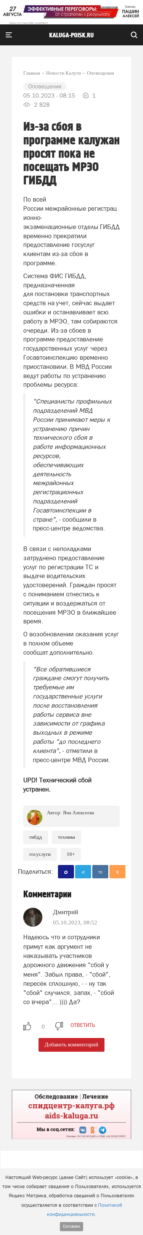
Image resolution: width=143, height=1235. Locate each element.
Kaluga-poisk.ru (71, 35)
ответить (83, 1025)
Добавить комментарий (71, 1045)
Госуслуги (40, 854)
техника (66, 837)
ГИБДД (35, 837)
